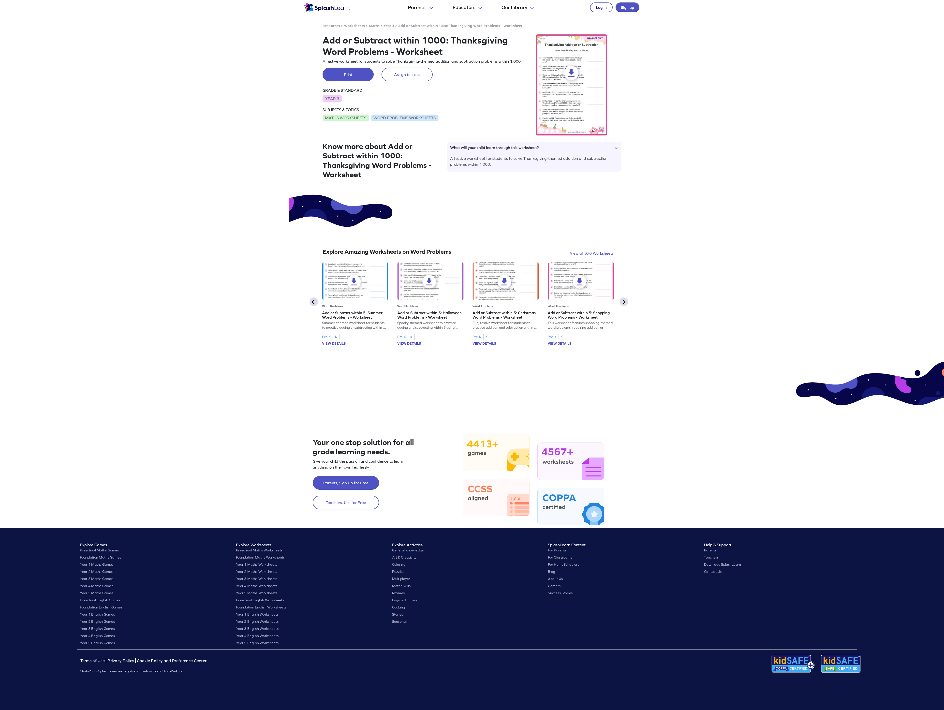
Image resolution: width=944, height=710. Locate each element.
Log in (601, 7)
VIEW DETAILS (334, 343)
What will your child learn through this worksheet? (494, 147)
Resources (331, 25)
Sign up (627, 7)
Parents (417, 7)
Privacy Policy (120, 660)
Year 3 (389, 25)
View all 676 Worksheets (592, 253)
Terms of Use (93, 660)
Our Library (514, 7)
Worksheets (354, 25)
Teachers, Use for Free (346, 502)
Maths (374, 25)
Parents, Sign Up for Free (346, 483)
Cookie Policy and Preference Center (172, 660)
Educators (464, 7)
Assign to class (407, 74)
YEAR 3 (332, 98)
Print (348, 74)
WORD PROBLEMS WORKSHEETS (404, 118)
